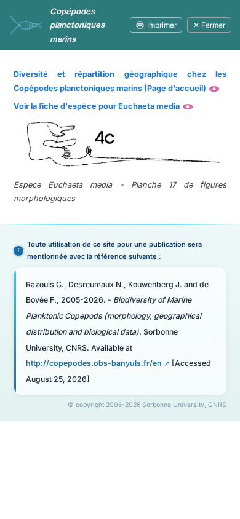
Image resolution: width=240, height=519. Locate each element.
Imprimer (162, 25)
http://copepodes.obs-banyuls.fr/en (94, 363)
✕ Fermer (209, 25)
